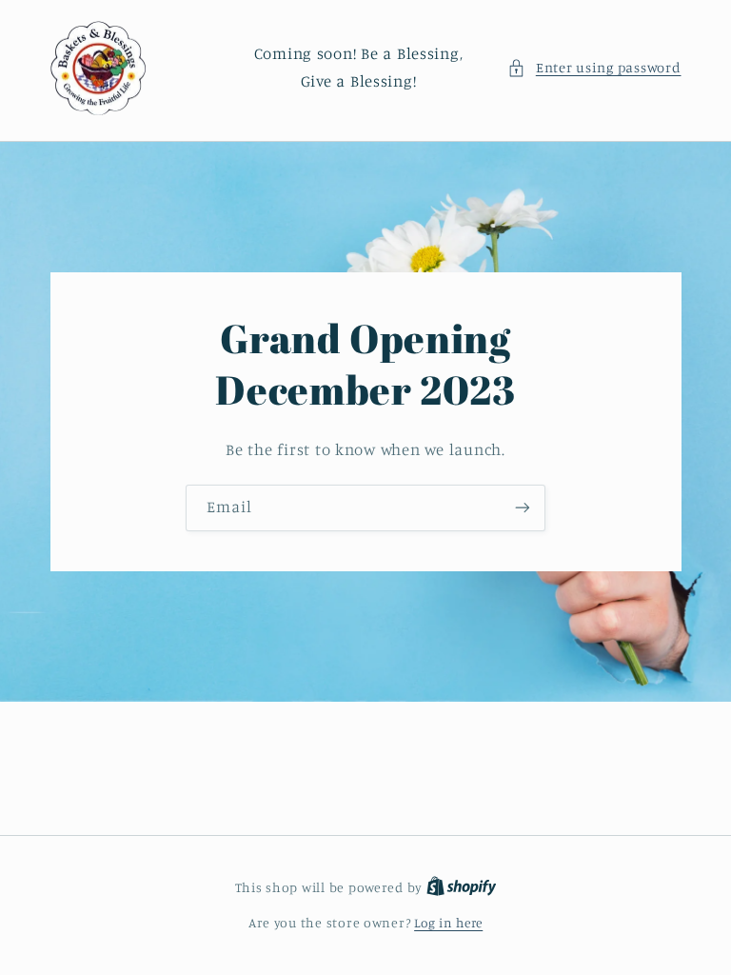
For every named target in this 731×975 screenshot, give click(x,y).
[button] (594, 67)
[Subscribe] (522, 508)
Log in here (448, 922)
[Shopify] (461, 887)
